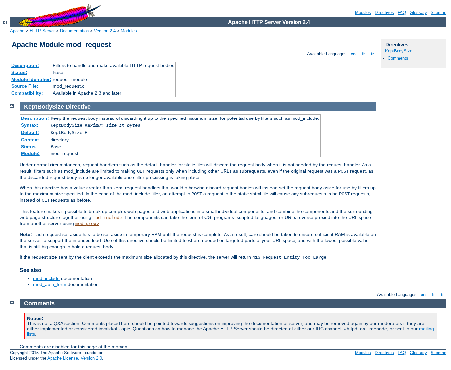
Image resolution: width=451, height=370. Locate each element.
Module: (30, 153)
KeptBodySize (398, 51)
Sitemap (438, 12)
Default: (30, 132)
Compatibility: (27, 93)
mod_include (107, 217)
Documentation (74, 30)
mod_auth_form (49, 284)
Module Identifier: (31, 79)
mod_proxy (87, 223)
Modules (363, 12)
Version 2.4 (105, 30)
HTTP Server (42, 30)
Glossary (418, 12)
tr (372, 53)
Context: (31, 139)
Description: (25, 65)
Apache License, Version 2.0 (74, 358)
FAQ (402, 12)
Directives (384, 12)
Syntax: (29, 125)
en (353, 53)
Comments (398, 58)
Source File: (24, 86)
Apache (17, 30)
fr (363, 53)
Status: (19, 72)
